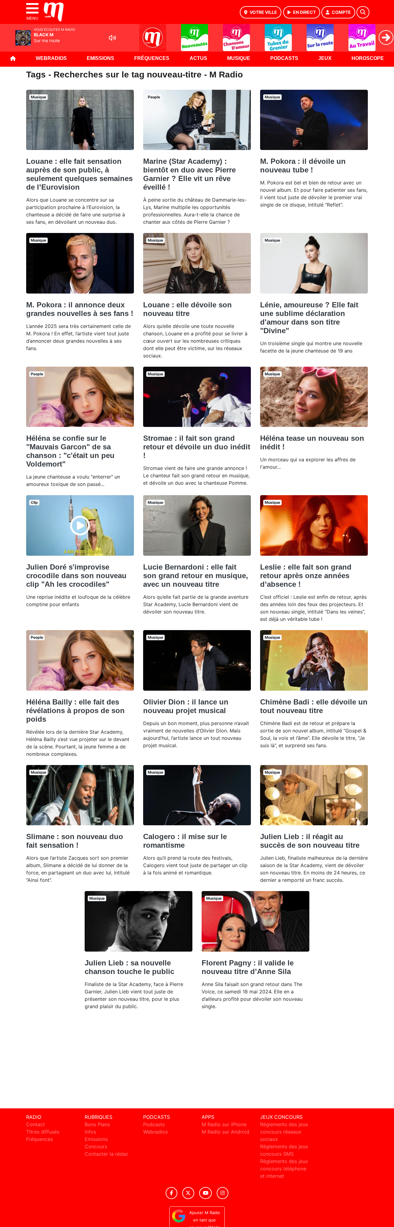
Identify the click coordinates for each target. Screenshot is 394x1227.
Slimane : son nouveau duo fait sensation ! (74, 840)
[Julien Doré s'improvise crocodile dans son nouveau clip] (80, 525)
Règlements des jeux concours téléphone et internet (284, 1168)
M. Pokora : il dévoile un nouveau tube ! (303, 165)
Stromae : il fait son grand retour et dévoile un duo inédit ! (196, 447)
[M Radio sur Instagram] (222, 1193)
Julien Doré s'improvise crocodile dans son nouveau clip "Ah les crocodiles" (76, 575)
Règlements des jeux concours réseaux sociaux (284, 1131)
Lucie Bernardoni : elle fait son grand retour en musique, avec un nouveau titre (195, 575)
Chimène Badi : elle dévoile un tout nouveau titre (314, 706)
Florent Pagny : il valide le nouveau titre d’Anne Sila (248, 967)
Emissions (100, 58)
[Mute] (112, 37)
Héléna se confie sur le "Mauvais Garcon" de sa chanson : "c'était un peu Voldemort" (70, 451)
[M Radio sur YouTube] (205, 1193)
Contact (35, 1124)
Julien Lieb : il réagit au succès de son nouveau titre (310, 840)
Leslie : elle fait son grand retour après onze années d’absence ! (306, 575)
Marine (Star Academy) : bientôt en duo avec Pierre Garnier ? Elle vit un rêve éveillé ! (189, 174)
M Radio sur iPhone (224, 1124)
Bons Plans (97, 1124)
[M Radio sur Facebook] (171, 1193)
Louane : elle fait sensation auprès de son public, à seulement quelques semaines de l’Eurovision (79, 174)
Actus (198, 58)
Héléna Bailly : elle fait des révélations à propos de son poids (75, 710)
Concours (96, 1146)
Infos (90, 1132)
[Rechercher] (362, 12)
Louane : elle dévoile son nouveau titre (187, 309)
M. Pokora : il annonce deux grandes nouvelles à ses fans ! (79, 309)
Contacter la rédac (106, 1154)
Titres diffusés (42, 1132)
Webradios (51, 58)
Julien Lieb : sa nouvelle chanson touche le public (129, 967)
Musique (238, 58)
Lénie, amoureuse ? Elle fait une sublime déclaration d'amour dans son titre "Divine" (309, 318)
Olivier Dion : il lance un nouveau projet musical (185, 706)
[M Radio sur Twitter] (188, 1193)
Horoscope (368, 58)
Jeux (325, 58)
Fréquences (151, 58)
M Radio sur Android (225, 1132)
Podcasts (284, 58)
